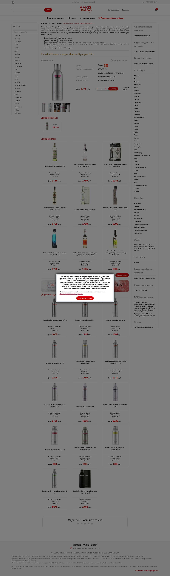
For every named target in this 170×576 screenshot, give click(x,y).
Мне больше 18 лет (85, 298)
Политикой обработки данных (71, 294)
